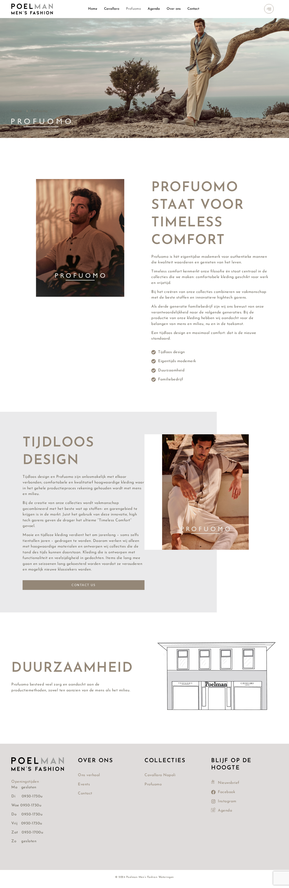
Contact (193, 9)
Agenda (154, 9)
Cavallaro (111, 9)
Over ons (174, 9)
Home (92, 9)
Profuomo (133, 9)
